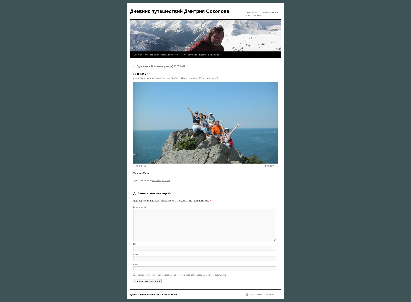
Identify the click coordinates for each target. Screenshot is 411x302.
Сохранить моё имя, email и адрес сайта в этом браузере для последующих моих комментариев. (182, 274)
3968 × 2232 (203, 78)
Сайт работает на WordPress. (261, 294)
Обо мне (138, 54)
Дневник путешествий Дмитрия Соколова (179, 10)
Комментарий (140, 207)
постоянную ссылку (161, 180)
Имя (135, 244)
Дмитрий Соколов (148, 78)
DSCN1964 (270, 166)
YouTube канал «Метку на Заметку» (162, 54)
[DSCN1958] (205, 122)
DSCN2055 (141, 166)
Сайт (135, 264)
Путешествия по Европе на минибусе (201, 54)
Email (136, 254)
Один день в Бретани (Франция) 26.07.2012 (159, 66)
